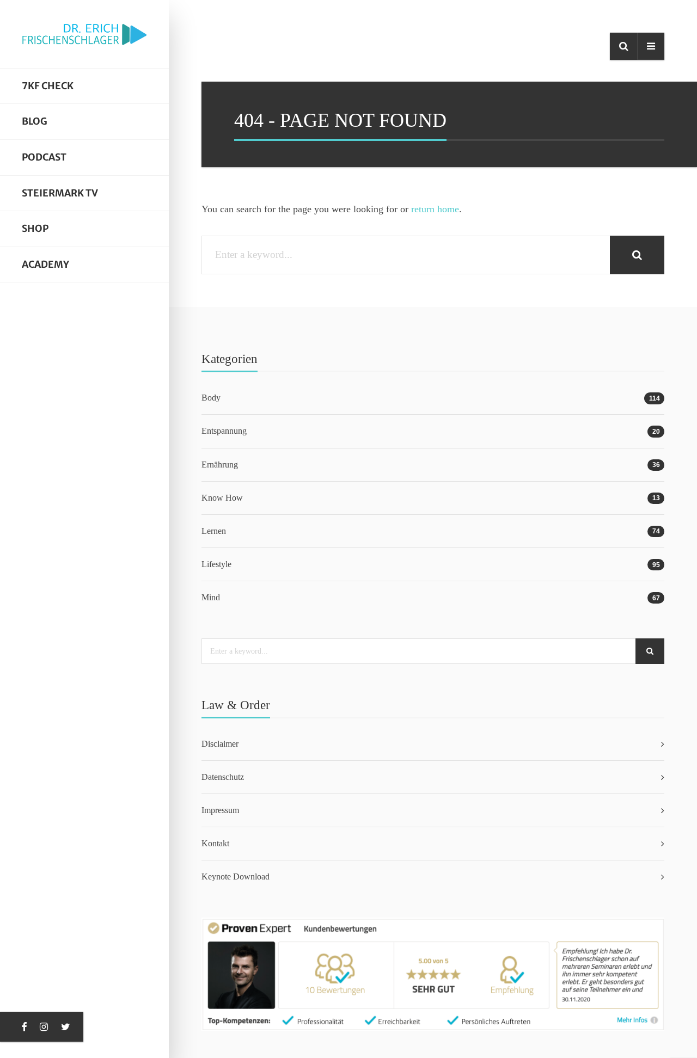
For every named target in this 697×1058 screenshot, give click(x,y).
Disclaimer (220, 743)
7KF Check (48, 86)
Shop (35, 229)
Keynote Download (235, 876)
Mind (210, 597)
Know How (222, 497)
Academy (45, 264)
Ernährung (219, 464)
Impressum (220, 810)
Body (211, 397)
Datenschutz (222, 777)
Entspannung (224, 430)
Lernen (213, 531)
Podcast (44, 157)
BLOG (34, 121)
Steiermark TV (60, 193)
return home (435, 209)
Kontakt (215, 843)
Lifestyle (216, 564)
